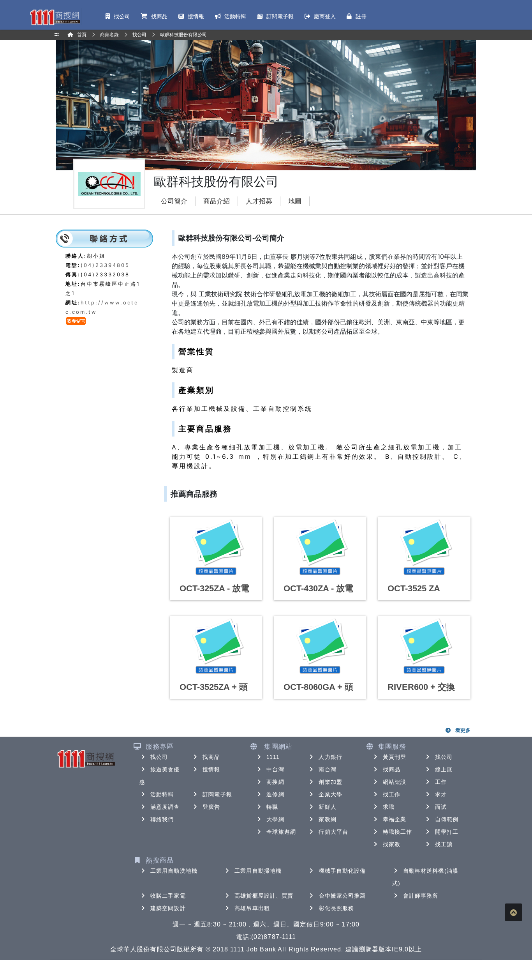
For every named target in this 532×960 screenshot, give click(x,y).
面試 (441, 807)
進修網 (275, 794)
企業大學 (330, 794)
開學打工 (446, 832)
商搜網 (275, 782)
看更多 (462, 730)
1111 (272, 757)
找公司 (159, 757)
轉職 (272, 807)
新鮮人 (327, 807)
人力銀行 (330, 757)
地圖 (294, 201)
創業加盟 (330, 782)
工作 (441, 782)
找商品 (211, 757)
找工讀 (444, 844)
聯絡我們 (162, 819)
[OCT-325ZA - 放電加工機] (216, 547)
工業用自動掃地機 (258, 871)
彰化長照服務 (336, 908)
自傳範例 (446, 819)
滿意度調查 (165, 807)
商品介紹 (216, 201)
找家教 (391, 844)
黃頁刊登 (394, 757)
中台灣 (275, 769)
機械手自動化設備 (342, 871)
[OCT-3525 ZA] (424, 547)
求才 (441, 794)
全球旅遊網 (281, 832)
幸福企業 (394, 819)
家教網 (327, 819)
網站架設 (394, 782)
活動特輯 (162, 794)
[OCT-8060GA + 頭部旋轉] (320, 646)
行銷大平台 (333, 832)
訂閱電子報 (217, 794)
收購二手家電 (168, 896)
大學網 (275, 819)
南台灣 (327, 769)
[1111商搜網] (55, 17)
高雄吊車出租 (252, 908)
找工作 (391, 794)
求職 (389, 807)
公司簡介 (174, 201)
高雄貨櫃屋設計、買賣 (263, 896)
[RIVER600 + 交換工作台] (424, 646)
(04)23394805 (105, 265)
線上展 (444, 769)
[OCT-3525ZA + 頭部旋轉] (216, 646)
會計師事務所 (421, 896)
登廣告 (211, 807)
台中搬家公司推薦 (342, 896)
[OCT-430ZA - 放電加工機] (320, 547)
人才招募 (259, 201)
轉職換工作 (397, 832)
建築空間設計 (168, 908)
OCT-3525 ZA (414, 588)
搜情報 (211, 769)
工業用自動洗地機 (173, 871)
